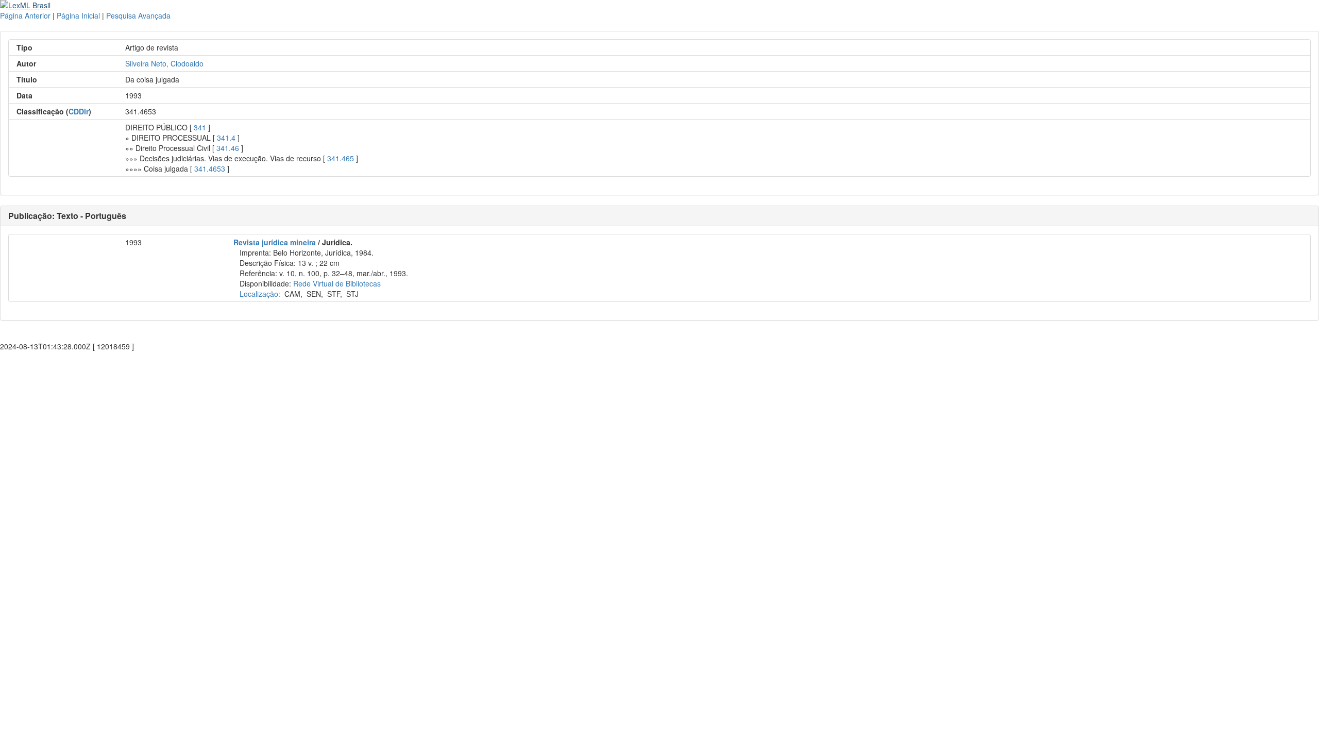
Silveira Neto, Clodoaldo (164, 63)
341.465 (340, 158)
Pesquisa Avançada (138, 15)
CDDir (79, 111)
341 (200, 127)
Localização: (260, 294)
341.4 (226, 137)
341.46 (227, 148)
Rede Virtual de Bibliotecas (337, 283)
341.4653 (209, 168)
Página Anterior (25, 15)
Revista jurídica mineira (274, 242)
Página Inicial (78, 15)
